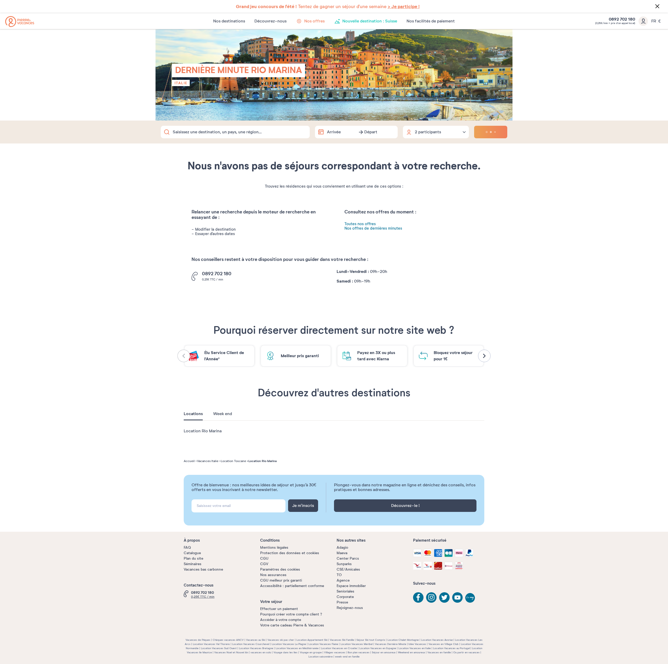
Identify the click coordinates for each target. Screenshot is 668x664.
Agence (343, 580)
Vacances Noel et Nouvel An (231, 652)
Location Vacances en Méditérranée (297, 648)
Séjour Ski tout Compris (370, 640)
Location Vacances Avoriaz (437, 640)
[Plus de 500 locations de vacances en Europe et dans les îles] (19, 21)
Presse (342, 602)
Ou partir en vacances (466, 652)
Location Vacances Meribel (357, 644)
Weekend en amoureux (411, 652)
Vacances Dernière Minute (390, 644)
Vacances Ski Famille (342, 640)
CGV (264, 564)
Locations (193, 413)
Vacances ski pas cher (280, 640)
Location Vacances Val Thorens (211, 644)
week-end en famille (347, 656)
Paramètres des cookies (280, 569)
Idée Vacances (417, 644)
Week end (222, 413)
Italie (181, 83)
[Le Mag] (470, 598)
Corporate (345, 597)
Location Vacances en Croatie (339, 648)
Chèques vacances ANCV (228, 640)
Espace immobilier (351, 586)
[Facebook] (418, 597)
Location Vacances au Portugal (451, 648)
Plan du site (193, 558)
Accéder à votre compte (280, 620)
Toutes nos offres (360, 224)
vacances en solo (260, 652)
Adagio (342, 547)
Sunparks (344, 564)
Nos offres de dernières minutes (373, 228)
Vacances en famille (439, 652)
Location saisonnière (320, 656)
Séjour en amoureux (384, 652)
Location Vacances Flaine (323, 644)
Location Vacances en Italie (414, 648)
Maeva (342, 553)
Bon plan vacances (358, 652)
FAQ (187, 547)
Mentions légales (274, 547)
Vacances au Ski (255, 640)
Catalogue (192, 553)
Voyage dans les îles (285, 652)
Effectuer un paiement (279, 609)
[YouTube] (457, 597)
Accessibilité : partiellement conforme (292, 586)
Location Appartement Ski (311, 640)
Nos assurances (273, 575)
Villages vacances (334, 652)
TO (339, 575)
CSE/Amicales (348, 569)
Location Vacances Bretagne (256, 648)
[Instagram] (431, 597)
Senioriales (345, 591)
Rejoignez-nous (350, 608)
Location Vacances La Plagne (289, 644)
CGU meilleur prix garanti (281, 580)
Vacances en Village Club (443, 644)
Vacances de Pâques (198, 640)
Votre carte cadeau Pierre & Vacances (292, 625)
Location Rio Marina (203, 431)
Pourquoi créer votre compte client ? (291, 614)
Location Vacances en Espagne (377, 648)
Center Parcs (348, 558)
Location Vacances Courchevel (250, 644)
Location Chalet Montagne (403, 640)
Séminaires (192, 564)
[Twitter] (444, 597)
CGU (264, 558)
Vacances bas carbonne (203, 569)
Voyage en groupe (311, 652)
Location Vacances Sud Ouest (219, 648)
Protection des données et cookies (289, 553)
